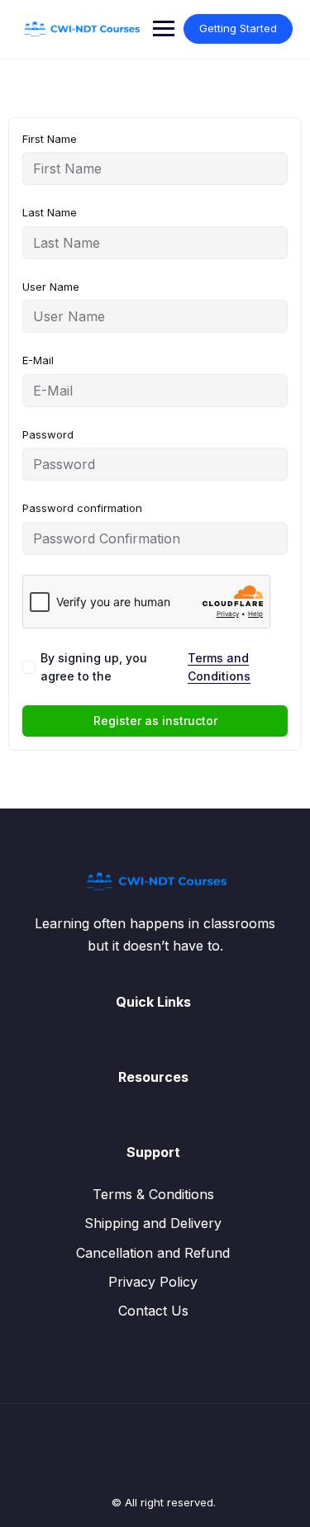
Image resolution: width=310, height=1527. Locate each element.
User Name (50, 286)
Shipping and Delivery (153, 1223)
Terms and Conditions (219, 667)
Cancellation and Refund (153, 1253)
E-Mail (38, 360)
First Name (49, 138)
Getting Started (238, 28)
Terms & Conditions (153, 1194)
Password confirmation (82, 508)
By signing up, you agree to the (145, 667)
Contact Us (153, 1310)
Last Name (49, 212)
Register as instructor (155, 721)
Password (48, 434)
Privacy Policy (153, 1281)
